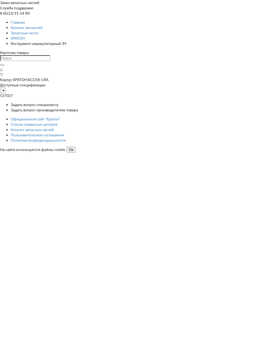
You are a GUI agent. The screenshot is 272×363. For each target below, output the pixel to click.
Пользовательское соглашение (37, 135)
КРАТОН (18, 38)
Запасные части (24, 33)
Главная (18, 22)
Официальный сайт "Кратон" (35, 119)
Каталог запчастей (26, 27)
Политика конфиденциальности (38, 140)
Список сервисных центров (34, 124)
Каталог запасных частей (32, 129)
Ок (71, 149)
